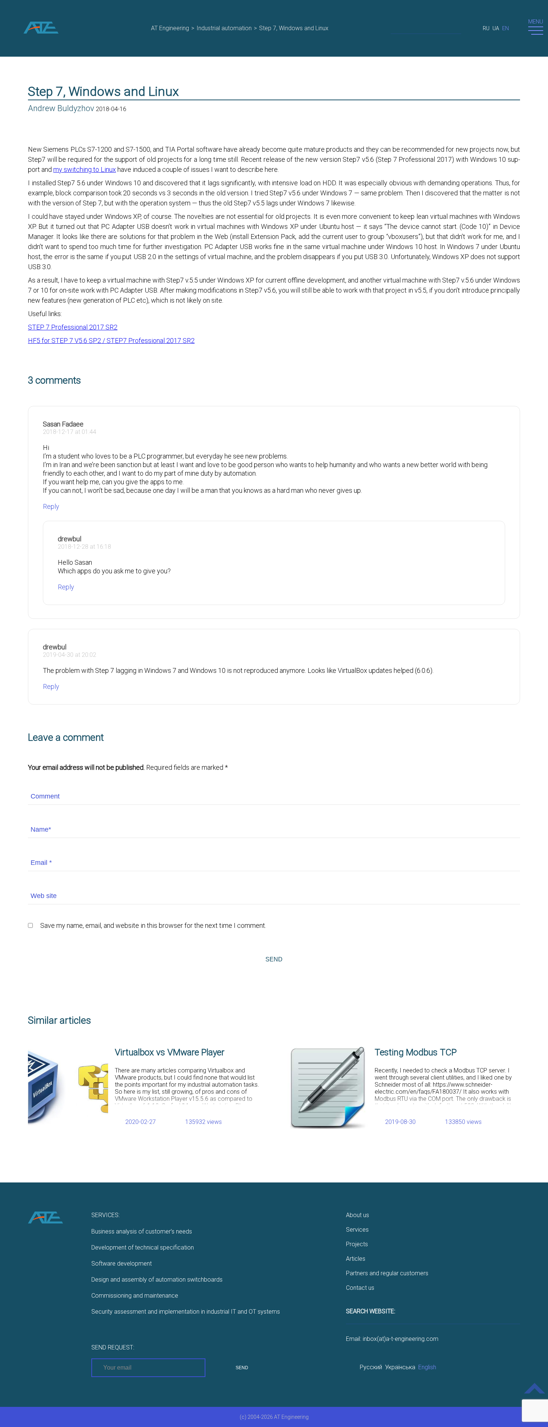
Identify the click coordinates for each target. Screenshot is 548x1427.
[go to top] (534, 1393)
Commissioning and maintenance (134, 1295)
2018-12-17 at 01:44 (69, 431)
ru (486, 28)
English (427, 1367)
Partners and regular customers (387, 1273)
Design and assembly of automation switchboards (157, 1279)
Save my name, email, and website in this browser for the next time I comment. (153, 925)
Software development (121, 1263)
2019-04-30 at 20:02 (69, 654)
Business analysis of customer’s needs (141, 1231)
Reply (51, 506)
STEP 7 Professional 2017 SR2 (72, 327)
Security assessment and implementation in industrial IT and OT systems (185, 1311)
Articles (355, 1258)
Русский (371, 1367)
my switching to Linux (84, 169)
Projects (357, 1244)
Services (357, 1229)
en (505, 28)
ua (495, 28)
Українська (400, 1367)
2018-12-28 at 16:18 (84, 546)
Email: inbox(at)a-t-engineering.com (392, 1338)
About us (357, 1215)
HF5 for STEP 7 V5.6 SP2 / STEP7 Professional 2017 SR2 (111, 340)
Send (274, 959)
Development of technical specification (142, 1247)
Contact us (360, 1287)
